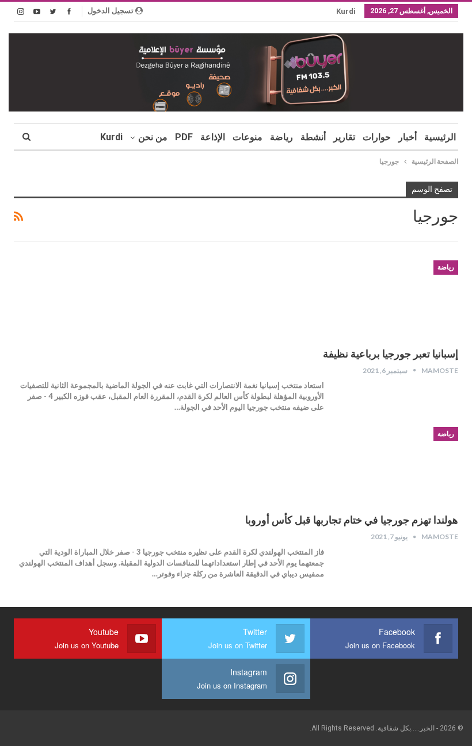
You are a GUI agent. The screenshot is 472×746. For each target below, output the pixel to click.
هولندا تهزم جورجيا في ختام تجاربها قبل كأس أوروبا (351, 520)
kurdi (346, 11)
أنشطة (313, 137)
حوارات (377, 137)
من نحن (153, 137)
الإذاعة (212, 137)
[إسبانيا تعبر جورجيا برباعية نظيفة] (397, 298)
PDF (184, 137)
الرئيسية (440, 137)
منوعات (247, 137)
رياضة (281, 137)
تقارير (344, 137)
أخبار (407, 137)
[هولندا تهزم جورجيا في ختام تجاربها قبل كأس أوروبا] (397, 465)
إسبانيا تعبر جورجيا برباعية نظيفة (390, 354)
